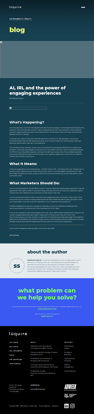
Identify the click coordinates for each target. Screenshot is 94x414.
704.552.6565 (14, 391)
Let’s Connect (14, 235)
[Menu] (83, 7)
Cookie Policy (33, 406)
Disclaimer (55, 406)
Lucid (11, 355)
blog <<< (28, 19)
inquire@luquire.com (37, 389)
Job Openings (15, 359)
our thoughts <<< (16, 19)
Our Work (13, 342)
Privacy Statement (44, 406)
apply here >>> (47, 316)
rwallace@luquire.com (47, 309)
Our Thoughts (15, 351)
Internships (15, 364)
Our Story (13, 347)
